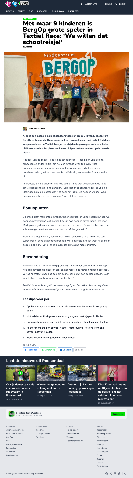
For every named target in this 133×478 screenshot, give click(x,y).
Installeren (118, 414)
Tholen (99, 455)
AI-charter (10, 452)
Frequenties (11, 448)
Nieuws (10, 11)
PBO (8, 441)
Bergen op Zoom (104, 433)
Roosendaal (29, 19)
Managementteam (14, 444)
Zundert (100, 462)
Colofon (9, 437)
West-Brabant (102, 466)
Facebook (32, 349)
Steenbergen (102, 452)
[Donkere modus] (125, 473)
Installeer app (12, 455)
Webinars (40, 437)
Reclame (40, 430)
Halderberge (102, 448)
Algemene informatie (15, 430)
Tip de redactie (72, 430)
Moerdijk (100, 444)
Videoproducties (43, 433)
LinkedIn (67, 349)
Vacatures (70, 437)
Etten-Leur (101, 437)
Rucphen (100, 459)
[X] (110, 473)
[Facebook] (106, 473)
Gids (31, 11)
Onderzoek (73, 11)
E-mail (81, 349)
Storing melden (72, 433)
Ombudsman (58, 11)
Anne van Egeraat (37, 129)
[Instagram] (115, 473)
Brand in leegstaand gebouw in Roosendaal (50, 337)
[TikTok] (119, 473)
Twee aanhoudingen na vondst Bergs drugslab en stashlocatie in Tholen (67, 322)
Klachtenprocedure (74, 441)
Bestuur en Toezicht (14, 433)
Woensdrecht (102, 441)
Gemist (21, 11)
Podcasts (42, 11)
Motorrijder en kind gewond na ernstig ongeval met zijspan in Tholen (65, 316)
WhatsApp (50, 349)
